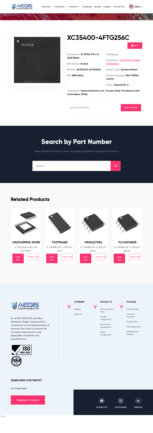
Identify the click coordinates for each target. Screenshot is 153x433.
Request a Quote (28, 400)
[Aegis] (22, 7)
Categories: (73, 90)
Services (46, 6)
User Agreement (134, 327)
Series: (110, 84)
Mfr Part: (71, 69)
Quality (97, 6)
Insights (107, 6)
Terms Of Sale (133, 309)
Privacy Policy (132, 322)
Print (135, 45)
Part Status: (73, 63)
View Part (18, 258)
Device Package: (115, 75)
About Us (78, 314)
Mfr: (69, 75)
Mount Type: (113, 69)
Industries (59, 6)
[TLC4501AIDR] (127, 223)
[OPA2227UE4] (93, 223)
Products (73, 6)
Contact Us (119, 6)
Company (87, 6)
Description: (73, 54)
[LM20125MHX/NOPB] (25, 223)
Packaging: (112, 54)
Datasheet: (112, 60)
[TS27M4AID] (59, 223)
